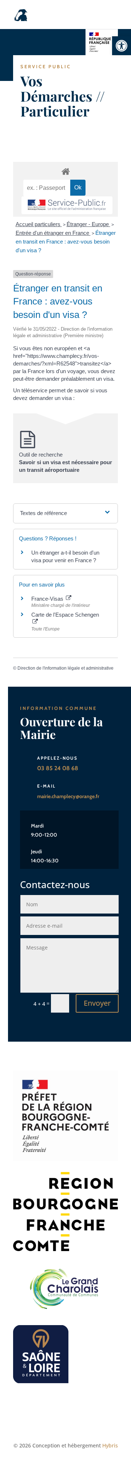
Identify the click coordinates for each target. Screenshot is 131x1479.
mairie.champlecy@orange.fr (68, 796)
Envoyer (97, 1003)
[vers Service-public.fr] (66, 205)
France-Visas (48, 599)
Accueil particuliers (39, 224)
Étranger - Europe (88, 224)
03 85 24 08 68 (57, 768)
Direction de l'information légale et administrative (65, 668)
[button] (121, 45)
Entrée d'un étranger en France (53, 233)
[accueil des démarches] (65, 171)
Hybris (110, 1445)
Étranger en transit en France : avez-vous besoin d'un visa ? (66, 241)
